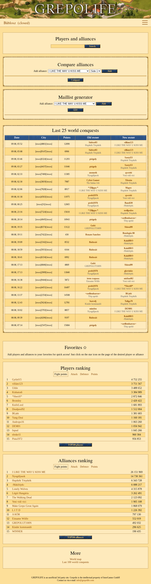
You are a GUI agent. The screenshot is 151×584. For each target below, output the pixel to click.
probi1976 (93, 195)
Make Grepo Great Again (25, 506)
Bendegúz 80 (129, 233)
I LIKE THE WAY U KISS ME (129, 145)
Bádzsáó (93, 242)
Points (94, 374)
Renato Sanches (93, 234)
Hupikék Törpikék (93, 145)
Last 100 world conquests (75, 562)
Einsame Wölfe (93, 281)
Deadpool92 (18, 409)
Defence (84, 374)
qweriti (128, 172)
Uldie (15, 388)
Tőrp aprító (129, 220)
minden (93, 308)
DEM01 (128, 308)
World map (75, 559)
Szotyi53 (129, 157)
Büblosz (10, 22)
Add (110, 71)
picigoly (93, 159)
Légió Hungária (20, 493)
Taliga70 (129, 301)
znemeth (93, 172)
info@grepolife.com (85, 580)
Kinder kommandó (93, 304)
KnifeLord (17, 405)
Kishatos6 (17, 392)
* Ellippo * (93, 187)
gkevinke (128, 271)
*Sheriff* (128, 286)
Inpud (15, 430)
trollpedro (128, 210)
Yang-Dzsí (17, 417)
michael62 (128, 278)
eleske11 (16, 434)
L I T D (16, 510)
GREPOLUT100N (93, 228)
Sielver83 (93, 142)
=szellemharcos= (128, 218)
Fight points (61, 374)
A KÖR (16, 514)
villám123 (128, 142)
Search (92, 46)
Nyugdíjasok (93, 175)
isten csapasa (93, 278)
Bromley (16, 400)
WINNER (17, 531)
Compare (75, 80)
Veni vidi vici (128, 175)
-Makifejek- (128, 205)
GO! (75, 110)
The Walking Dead (22, 497)
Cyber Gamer (93, 180)
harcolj (93, 301)
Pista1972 (17, 438)
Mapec (128, 187)
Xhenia (128, 180)
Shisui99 (128, 227)
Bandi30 (129, 203)
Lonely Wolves (20, 489)
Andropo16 (18, 422)
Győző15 (17, 379)
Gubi (93, 225)
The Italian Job (93, 183)
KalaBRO (128, 240)
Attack (74, 374)
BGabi (129, 293)
